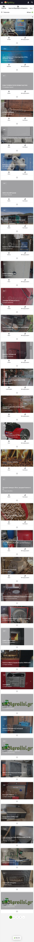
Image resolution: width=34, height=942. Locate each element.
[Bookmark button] (17, 43)
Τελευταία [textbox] (6, 12)
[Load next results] (33, 17)
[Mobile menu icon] (2, 2)
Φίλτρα (29, 12)
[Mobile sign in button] (28, 2)
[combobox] (13, 12)
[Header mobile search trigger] (32, 2)
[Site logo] (9, 2)
